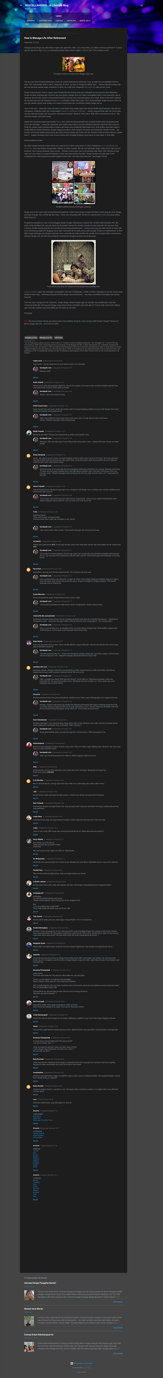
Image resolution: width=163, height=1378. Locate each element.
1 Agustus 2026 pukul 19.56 (48, 1145)
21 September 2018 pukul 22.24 (62, 701)
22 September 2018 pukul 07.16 (50, 955)
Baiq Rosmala (38, 1059)
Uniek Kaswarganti (40, 1015)
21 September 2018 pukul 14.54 (47, 792)
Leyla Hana (37, 817)
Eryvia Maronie (39, 594)
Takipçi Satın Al (38, 1134)
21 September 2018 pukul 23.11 (55, 859)
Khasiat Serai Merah (33, 1309)
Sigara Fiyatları (38, 1136)
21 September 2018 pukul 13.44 (54, 780)
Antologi (71, 21)
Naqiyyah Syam (39, 943)
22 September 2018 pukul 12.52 (62, 752)
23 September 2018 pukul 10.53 (48, 1026)
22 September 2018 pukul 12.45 (62, 368)
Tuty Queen (37, 916)
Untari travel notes (40, 406)
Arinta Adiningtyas (40, 928)
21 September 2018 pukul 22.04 (62, 466)
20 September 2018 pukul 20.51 (55, 594)
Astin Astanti (38, 382)
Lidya (35, 828)
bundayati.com (45, 368)
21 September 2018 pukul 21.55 (62, 391)
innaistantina (38, 1073)
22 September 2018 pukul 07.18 (60, 970)
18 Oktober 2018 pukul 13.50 (53, 1086)
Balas (35, 378)
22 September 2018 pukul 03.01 (56, 881)
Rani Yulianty (38, 803)
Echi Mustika (38, 780)
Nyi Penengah (38, 1001)
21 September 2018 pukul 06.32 (55, 743)
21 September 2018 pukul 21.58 (62, 438)
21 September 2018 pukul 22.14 (62, 576)
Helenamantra (38, 743)
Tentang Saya (45, 21)
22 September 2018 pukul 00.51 (53, 870)
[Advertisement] (136, 61)
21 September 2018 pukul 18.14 (48, 828)
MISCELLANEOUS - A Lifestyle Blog (46, 5)
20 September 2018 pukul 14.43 (55, 486)
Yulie (35, 512)
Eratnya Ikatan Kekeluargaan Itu (38, 1334)
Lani (34, 1099)
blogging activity (31, 338)
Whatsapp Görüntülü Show (43, 1120)
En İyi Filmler (37, 1138)
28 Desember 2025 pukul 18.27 (49, 1128)
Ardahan (36, 1159)
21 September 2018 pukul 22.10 (62, 527)
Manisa (35, 1190)
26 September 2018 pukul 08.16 (60, 1038)
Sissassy (36, 694)
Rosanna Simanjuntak (41, 970)
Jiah (34, 792)
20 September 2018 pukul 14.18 (56, 455)
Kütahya (36, 1163)
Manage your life (46, 338)
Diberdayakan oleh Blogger (83, 1363)
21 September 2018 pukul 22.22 (62, 676)
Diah (35, 767)
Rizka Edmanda (39, 455)
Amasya (36, 1188)
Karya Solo (85, 21)
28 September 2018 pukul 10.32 (54, 1072)
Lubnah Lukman (39, 882)
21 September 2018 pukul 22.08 (62, 495)
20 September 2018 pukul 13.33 (54, 431)
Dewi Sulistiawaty (40, 720)
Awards (59, 21)
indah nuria (37, 361)
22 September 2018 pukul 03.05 (54, 893)
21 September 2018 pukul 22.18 (62, 625)
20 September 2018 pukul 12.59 (54, 382)
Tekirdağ (36, 1182)
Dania (35, 1026)
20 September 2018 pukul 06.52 (52, 361)
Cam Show (37, 1116)
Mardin (35, 1180)
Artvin (35, 1167)
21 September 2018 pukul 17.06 (54, 803)
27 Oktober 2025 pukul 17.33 (49, 1111)
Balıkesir (36, 1161)
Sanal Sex (36, 1118)
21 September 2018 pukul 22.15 (62, 601)
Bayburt (36, 1157)
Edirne (35, 1186)
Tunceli (35, 1151)
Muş (34, 1184)
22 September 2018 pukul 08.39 (55, 1001)
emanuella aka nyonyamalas (44, 616)
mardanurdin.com (40, 667)
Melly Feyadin (38, 431)
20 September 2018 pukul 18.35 (51, 541)
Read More (118, 1302)
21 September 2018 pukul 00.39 (57, 720)
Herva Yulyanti (38, 486)
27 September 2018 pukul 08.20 (54, 1059)
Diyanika (36, 955)
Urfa (34, 1194)
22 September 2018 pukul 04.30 (53, 916)
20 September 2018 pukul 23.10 (53, 641)
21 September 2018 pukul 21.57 (62, 415)
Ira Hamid (37, 541)
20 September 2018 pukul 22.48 (65, 616)
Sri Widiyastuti (38, 859)
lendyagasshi (38, 893)
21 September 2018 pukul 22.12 (62, 550)
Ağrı (34, 1153)
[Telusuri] (141, 6)
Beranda (31, 21)
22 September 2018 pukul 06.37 (56, 943)
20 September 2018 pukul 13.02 (58, 406)
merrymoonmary (86, 1367)
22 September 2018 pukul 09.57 (58, 1015)
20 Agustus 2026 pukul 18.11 (49, 1175)
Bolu (34, 1196)
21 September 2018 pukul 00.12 (50, 694)
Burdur (35, 1155)
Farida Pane (37, 870)
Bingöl (35, 1165)
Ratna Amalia (38, 1086)
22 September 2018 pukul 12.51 (62, 729)
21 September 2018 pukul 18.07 (53, 816)
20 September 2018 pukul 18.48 (52, 569)
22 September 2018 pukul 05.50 (58, 928)
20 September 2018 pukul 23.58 (57, 667)
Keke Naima (37, 641)
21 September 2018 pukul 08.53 (47, 767)
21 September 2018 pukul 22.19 (62, 650)
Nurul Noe (37, 569)
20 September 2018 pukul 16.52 (48, 512)
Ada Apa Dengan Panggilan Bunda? (40, 1283)
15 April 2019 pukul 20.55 (45, 1099)
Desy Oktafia (38, 839)
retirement (42, 33)
